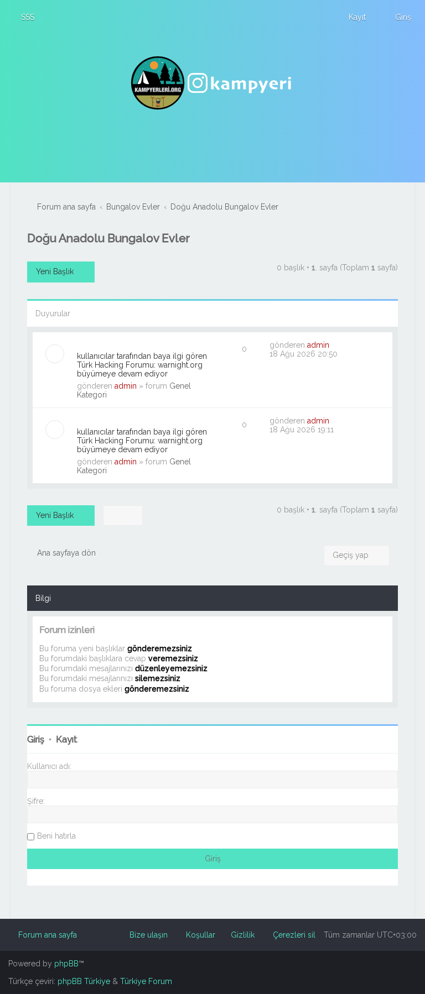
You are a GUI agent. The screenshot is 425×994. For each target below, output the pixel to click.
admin (126, 385)
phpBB (66, 963)
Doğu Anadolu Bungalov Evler (108, 238)
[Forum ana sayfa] (212, 83)
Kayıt (66, 739)
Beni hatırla (56, 835)
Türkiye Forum (146, 981)
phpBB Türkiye (84, 981)
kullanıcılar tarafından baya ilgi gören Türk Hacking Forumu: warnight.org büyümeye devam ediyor (142, 365)
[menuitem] (22, 17)
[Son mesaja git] (335, 345)
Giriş (35, 739)
